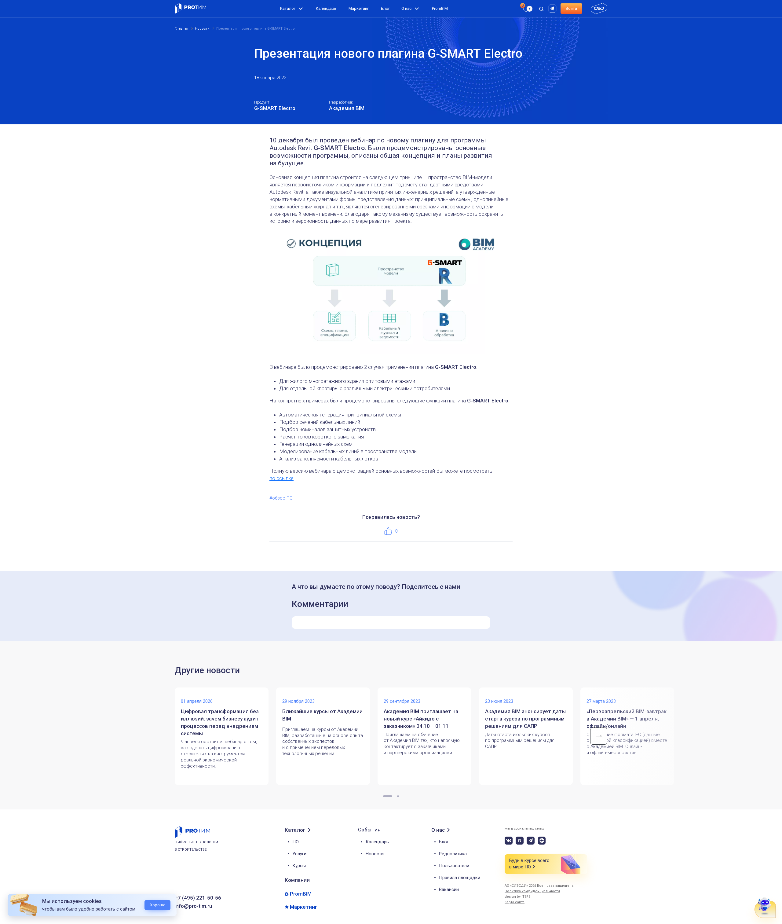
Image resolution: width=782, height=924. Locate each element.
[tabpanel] (225, 736)
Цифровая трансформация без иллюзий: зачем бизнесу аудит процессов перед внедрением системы (220, 722)
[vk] (509, 841)
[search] (524, 20)
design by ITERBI (518, 897)
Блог (385, 8)
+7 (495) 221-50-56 (198, 897)
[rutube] (553, 8)
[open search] (541, 8)
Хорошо (158, 905)
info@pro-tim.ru (193, 906)
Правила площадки (459, 877)
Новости (375, 853)
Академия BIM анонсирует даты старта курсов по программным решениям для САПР (525, 718)
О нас (406, 8)
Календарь (326, 8)
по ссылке (281, 478)
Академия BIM (346, 108)
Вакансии (449, 889)
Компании (297, 880)
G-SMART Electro (274, 108)
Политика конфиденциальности (532, 891)
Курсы (299, 865)
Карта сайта (514, 902)
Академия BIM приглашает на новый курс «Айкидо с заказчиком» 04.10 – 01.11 (421, 718)
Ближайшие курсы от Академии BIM (322, 715)
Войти (571, 8)
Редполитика (453, 853)
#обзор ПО (281, 498)
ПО (295, 842)
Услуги (299, 853)
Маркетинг (359, 8)
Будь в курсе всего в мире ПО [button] (529, 864)
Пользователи (454, 865)
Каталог (287, 8)
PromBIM (440, 8)
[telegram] (531, 841)
